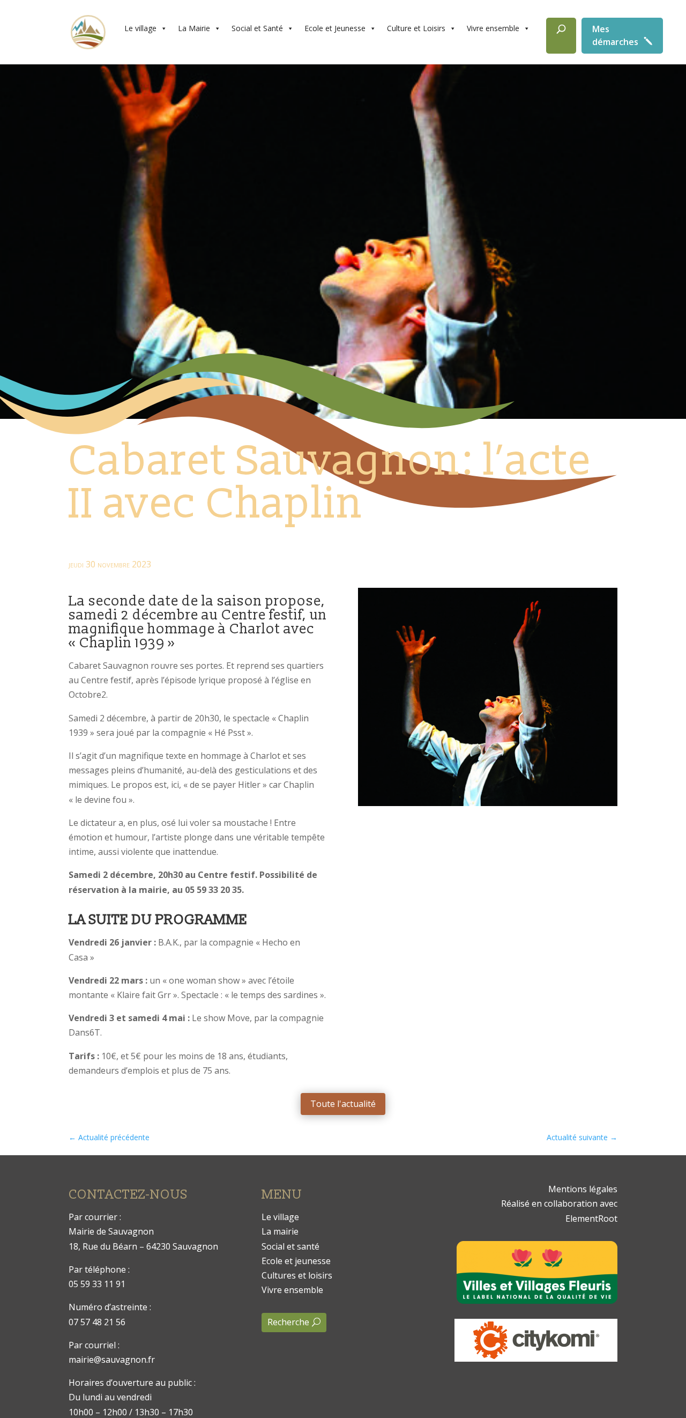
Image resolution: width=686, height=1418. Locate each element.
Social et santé (290, 1246)
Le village (140, 28)
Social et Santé (257, 28)
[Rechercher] (561, 36)
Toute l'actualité (343, 1104)
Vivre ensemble (493, 28)
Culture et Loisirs (416, 28)
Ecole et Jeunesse (335, 28)
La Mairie (194, 28)
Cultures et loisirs (297, 1275)
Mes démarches (615, 35)
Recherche (288, 1322)
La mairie (280, 1231)
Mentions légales (582, 1189)
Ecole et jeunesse (296, 1261)
